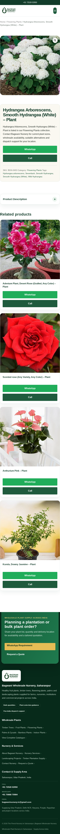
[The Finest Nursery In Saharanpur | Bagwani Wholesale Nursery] (11, 675)
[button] (55, 40)
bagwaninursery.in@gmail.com (16, 800)
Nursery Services (32, 753)
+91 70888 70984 (10, 793)
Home (2, 22)
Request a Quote (16, 654)
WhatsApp (30, 149)
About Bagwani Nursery (12, 753)
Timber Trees (8, 727)
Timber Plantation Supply (34, 758)
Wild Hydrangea (35, 176)
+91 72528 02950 (30, 2)
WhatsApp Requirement (19, 645)
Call (30, 158)
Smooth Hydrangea (44, 173)
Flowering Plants (14, 22)
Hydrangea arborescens (13, 173)
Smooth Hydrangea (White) (15, 176)
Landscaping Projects (11, 758)
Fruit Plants (21, 727)
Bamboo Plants (25, 732)
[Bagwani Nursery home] (9, 10)
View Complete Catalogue (13, 738)
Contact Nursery (9, 763)
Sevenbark (30, 173)
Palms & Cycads (9, 732)
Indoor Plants (39, 732)
